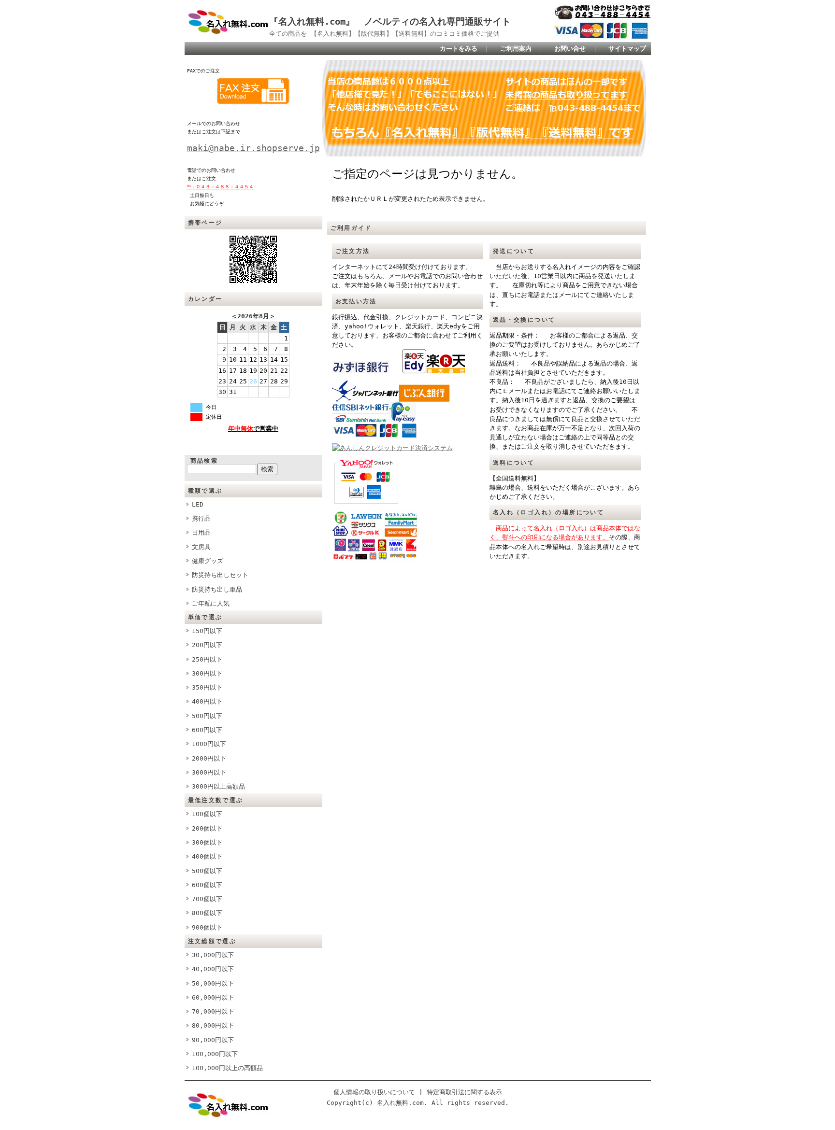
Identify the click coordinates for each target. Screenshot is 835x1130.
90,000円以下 (213, 1040)
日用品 (201, 532)
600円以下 (207, 730)
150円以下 (207, 631)
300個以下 (207, 842)
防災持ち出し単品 (217, 589)
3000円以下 (209, 772)
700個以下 (207, 899)
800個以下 (207, 913)
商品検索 (204, 460)
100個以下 (207, 814)
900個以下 (207, 927)
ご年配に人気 (211, 603)
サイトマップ (627, 48)
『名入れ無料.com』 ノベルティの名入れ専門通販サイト (390, 21)
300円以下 (207, 673)
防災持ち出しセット (220, 575)
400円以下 (207, 701)
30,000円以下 (213, 955)
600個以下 (207, 885)
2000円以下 (209, 758)
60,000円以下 (213, 997)
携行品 (201, 518)
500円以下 (207, 716)
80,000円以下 (213, 1025)
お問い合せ (570, 48)
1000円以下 (209, 744)
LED (197, 504)
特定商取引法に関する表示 (464, 1092)
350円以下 (207, 687)
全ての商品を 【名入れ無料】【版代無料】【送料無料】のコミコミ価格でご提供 (384, 33)
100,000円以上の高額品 (227, 1068)
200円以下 (207, 645)
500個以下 (207, 871)
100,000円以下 (215, 1054)
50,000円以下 (213, 983)
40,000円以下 (213, 969)
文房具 (201, 547)
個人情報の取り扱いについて (374, 1092)
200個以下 (207, 828)
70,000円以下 (213, 1011)
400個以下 (207, 856)
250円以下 (207, 659)
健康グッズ (207, 561)
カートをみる (458, 48)
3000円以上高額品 (218, 786)
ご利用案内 (516, 48)
